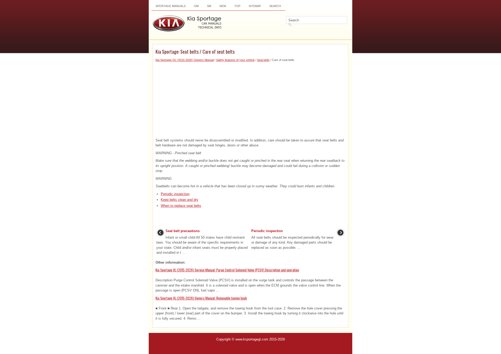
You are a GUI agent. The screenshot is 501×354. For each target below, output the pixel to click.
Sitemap (255, 6)
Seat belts (263, 59)
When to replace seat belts (181, 206)
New (222, 6)
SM (209, 6)
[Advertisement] (250, 98)
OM (196, 6)
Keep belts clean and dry (179, 200)
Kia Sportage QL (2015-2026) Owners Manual (185, 59)
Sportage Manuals (171, 6)
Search (275, 6)
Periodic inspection (175, 194)
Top (237, 6)
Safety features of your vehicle (235, 59)
